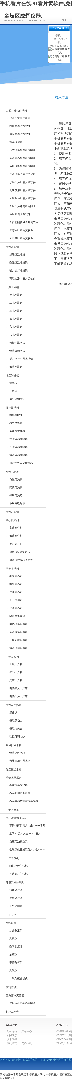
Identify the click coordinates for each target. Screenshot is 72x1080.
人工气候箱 (15, 600)
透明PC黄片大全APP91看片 (25, 833)
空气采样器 (15, 906)
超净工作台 (12, 1011)
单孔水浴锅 (15, 294)
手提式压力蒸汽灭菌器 (22, 1002)
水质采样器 (15, 889)
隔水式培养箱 (17, 616)
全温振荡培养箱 (18, 632)
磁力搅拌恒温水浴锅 (21, 358)
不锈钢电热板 (17, 503)
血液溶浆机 (12, 809)
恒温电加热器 (13, 705)
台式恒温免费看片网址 (22, 150)
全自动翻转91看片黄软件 (23, 222)
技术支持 (12, 1039)
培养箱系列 (12, 568)
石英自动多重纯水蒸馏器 (23, 801)
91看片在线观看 (19, 1074)
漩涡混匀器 (15, 142)
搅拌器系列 (12, 407)
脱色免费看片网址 (19, 118)
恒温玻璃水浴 (17, 350)
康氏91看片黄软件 (19, 134)
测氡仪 (13, 970)
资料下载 (26, 1043)
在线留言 (12, 1043)
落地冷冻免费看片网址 (22, 166)
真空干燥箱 (15, 680)
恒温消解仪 (12, 375)
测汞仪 (13, 938)
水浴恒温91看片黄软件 (22, 182)
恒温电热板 (12, 471)
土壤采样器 (15, 897)
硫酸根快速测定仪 (19, 551)
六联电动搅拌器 (18, 439)
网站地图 (5, 1074)
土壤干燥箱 (15, 664)
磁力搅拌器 (15, 423)
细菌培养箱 (15, 576)
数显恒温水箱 (13, 745)
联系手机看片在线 (34, 1059)
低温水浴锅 (15, 366)
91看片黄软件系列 (16, 110)
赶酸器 (13, 390)
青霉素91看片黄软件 (21, 230)
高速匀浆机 (12, 858)
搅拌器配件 (15, 415)
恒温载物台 (15, 720)
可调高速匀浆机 (18, 873)
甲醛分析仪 (15, 962)
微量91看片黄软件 (19, 126)
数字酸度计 (15, 946)
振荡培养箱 (15, 584)
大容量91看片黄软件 (21, 238)
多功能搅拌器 (17, 431)
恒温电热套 (15, 728)
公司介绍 (12, 1031)
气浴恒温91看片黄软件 (22, 174)
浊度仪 (13, 954)
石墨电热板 (15, 479)
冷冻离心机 (15, 543)
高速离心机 (15, 527)
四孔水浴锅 (15, 318)
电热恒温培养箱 (18, 624)
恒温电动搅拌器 (18, 455)
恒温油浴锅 (12, 247)
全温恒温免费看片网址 (22, 206)
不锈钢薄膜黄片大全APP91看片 (27, 825)
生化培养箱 (15, 592)
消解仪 (13, 382)
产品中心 (26, 1031)
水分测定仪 (15, 930)
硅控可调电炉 (17, 736)
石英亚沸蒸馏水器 (19, 793)
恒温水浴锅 (12, 287)
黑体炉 (13, 712)
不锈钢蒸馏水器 (18, 785)
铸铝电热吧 (15, 495)
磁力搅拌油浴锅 (18, 270)
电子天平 (11, 914)
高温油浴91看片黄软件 (22, 278)
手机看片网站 (37, 1074)
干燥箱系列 (12, 656)
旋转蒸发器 (12, 987)
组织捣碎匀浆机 (18, 865)
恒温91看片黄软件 (19, 214)
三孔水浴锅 (15, 310)
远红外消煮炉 (17, 398)
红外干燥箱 (15, 672)
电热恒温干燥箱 (18, 696)
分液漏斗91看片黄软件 (22, 198)
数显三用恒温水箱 (19, 760)
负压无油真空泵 (18, 841)
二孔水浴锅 (15, 302)
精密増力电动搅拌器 (21, 463)
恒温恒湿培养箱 (18, 648)
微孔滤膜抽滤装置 (16, 818)
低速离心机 (15, 535)
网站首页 (5, 1059)
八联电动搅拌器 (18, 447)
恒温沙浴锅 (12, 512)
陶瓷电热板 (15, 487)
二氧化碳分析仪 (18, 978)
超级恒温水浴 (17, 342)
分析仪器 (11, 923)
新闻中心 (17, 1059)
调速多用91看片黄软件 (22, 190)
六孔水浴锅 (15, 326)
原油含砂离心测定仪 (21, 559)
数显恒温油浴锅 (18, 262)
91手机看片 (52, 1074)
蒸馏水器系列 (13, 777)
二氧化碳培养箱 (18, 640)
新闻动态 (12, 1035)
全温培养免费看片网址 (22, 158)
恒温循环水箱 (17, 752)
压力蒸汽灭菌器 (15, 995)
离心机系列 (12, 520)
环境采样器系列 (15, 882)
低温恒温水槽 (13, 769)
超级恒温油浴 (17, 254)
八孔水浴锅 (15, 334)
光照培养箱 (15, 608)
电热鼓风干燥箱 (18, 688)
